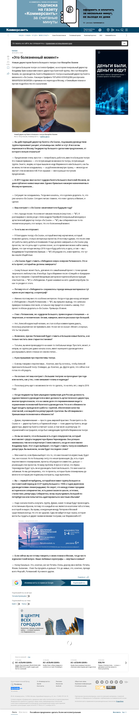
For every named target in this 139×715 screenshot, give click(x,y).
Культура (14, 50)
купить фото (44, 136)
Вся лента (117, 712)
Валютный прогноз (90, 35)
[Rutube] (116, 682)
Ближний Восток (110, 35)
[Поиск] (122, 30)
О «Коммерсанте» (43, 681)
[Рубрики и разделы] (126, 30)
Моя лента (23, 712)
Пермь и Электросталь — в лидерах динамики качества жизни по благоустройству (109, 667)
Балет (14, 604)
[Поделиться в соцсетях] (8, 73)
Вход (117, 30)
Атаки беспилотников (59, 35)
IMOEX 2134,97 (43, 35)
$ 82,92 (21, 35)
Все (29, 657)
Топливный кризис (75, 35)
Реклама (59, 681)
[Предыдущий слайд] (13, 663)
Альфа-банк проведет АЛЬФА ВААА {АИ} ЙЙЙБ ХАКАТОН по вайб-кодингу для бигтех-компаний (28, 667)
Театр (24, 604)
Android (58, 686)
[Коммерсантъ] (17, 29)
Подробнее (119, 701)
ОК (124, 43)
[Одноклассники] (111, 682)
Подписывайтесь (79, 583)
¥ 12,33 (34, 35)
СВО (100, 35)
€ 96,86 (28, 35)
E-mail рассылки (80, 686)
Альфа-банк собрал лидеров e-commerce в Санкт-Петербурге (53, 666)
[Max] (121, 682)
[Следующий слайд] (126, 663)
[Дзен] (106, 682)
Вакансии (59, 684)
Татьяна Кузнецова (19, 596)
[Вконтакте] (102, 682)
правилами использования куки (59, 43)
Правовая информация (83, 684)
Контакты (40, 686)
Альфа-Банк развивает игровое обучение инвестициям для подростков (83, 666)
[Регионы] (108, 30)
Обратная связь (80, 681)
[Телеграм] (97, 682)
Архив (39, 684)
